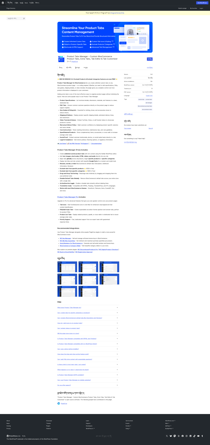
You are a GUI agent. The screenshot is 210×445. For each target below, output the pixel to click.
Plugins (48, 426)
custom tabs (141, 99)
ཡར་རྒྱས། (86, 67)
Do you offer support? (64, 385)
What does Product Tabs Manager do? (69, 307)
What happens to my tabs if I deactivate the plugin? (73, 369)
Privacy (9, 428)
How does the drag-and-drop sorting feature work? (73, 354)
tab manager (149, 102)
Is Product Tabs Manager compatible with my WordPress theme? (77, 344)
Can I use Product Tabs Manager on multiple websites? (74, 380)
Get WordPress (202, 3)
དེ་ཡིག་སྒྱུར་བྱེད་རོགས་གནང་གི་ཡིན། (117, 13)
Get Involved (129, 420)
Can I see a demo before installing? (68, 349)
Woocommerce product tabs (145, 106)
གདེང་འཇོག (68, 67)
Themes (48, 423)
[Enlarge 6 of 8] (117, 276)
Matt (167, 423)
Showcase (49, 420)
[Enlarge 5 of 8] (96, 276)
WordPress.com (170, 420)
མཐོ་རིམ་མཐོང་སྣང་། (128, 114)
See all (151, 128)
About (8, 420)
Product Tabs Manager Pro (67, 197)
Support (88, 423)
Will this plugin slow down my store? (68, 333)
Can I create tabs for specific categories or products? (73, 313)
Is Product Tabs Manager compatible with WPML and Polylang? (76, 338)
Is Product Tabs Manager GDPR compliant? (70, 375)
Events (127, 423)
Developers (89, 426)
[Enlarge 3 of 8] (117, 263)
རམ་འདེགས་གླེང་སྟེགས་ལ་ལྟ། (130, 142)
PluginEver (75, 61)
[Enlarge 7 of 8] (75, 288)
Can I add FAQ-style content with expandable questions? (74, 359)
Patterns (48, 428)
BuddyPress (169, 428)
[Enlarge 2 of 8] (96, 263)
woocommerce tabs (147, 109)
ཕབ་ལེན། (150, 59)
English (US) (149, 95)
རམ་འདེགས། (150, 67)
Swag (128, 428)
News (8, 423)
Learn (87, 420)
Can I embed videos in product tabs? (68, 328)
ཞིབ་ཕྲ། (60, 67)
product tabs (149, 99)
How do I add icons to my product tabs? (69, 323)
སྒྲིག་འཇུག (77, 67)
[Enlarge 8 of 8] (96, 288)
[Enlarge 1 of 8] (75, 263)
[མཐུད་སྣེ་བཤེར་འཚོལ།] (24, 18)
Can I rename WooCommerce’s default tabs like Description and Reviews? (79, 318)
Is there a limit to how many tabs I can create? (71, 364)
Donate (128, 426)
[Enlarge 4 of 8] (75, 276)
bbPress (168, 426)
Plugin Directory (11, 8)
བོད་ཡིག (23, 436)
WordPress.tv (90, 428)
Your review (127, 128)
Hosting (9, 426)
